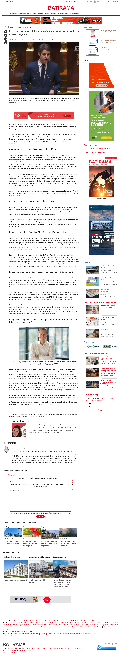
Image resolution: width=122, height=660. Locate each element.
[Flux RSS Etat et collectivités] (30, 27)
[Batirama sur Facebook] (87, 1)
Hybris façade (104, 289)
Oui (90, 403)
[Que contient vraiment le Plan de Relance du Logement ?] (50, 535)
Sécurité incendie (16, 622)
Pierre (50, 625)
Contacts (14, 636)
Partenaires (89, 342)
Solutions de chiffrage (24, 631)
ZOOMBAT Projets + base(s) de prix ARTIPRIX (108, 48)
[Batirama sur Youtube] (94, 1)
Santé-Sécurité (82, 627)
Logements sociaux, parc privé (16, 580)
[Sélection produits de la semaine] (92, 321)
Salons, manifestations (17, 627)
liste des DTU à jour (17, 620)
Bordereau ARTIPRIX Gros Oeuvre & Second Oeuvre (108, 31)
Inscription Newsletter (77, 634)
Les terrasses (104, 329)
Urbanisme (103, 622)
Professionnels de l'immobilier (35, 627)
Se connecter (89, 634)
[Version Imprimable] (5, 42)
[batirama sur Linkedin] (5, 39)
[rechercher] (78, 1)
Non (90, 406)
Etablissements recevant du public (63, 622)
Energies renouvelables (71, 625)
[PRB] (99, 346)
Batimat (90, 627)
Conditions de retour (24, 650)
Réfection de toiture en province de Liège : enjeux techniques (108, 382)
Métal (69, 627)
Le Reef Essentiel (105, 278)
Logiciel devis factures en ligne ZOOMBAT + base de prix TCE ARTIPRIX (108, 40)
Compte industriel (29, 634)
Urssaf (15, 625)
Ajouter (41, 516)
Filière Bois (89, 625)
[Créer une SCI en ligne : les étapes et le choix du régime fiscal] (92, 360)
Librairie (13, 631)
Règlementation (24, 625)
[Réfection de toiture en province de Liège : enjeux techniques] (92, 384)
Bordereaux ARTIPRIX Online (44, 620)
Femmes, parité (58, 625)
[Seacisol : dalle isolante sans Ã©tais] (92, 270)
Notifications (78, 648)
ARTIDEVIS (62, 648)
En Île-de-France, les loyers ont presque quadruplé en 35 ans (12, 541)
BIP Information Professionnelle (35, 648)
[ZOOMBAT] (92, 42)
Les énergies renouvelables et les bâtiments (37, 622)
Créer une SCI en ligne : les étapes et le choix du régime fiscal (108, 358)
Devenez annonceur (62, 634)
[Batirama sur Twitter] (91, 1)
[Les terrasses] (92, 333)
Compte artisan (18, 634)
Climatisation (98, 627)
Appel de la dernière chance (47, 299)
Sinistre (82, 625)
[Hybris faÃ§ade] (92, 293)
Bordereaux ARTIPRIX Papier (63, 620)
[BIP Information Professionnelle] (90, 346)
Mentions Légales (52, 648)
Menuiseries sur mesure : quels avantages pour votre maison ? (108, 370)
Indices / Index (29, 620)
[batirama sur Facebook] (5, 31)
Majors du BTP (113, 622)
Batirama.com (12, 648)
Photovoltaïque (7, 625)
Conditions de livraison (9, 650)
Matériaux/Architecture (82, 622)
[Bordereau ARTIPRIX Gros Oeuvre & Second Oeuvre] (92, 33)
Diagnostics (95, 622)
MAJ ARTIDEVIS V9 (8, 652)
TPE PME (106, 627)
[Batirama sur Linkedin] (98, 1)
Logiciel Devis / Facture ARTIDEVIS (85, 620)
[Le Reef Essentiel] (92, 281)
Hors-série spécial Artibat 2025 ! (101, 149)
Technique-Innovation (52, 627)
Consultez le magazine (108, 152)
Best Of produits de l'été (107, 305)
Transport (63, 627)
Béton (74, 627)
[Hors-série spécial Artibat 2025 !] (101, 178)
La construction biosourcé (38, 625)
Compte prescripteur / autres (45, 634)
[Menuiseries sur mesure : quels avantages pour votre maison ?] (92, 372)
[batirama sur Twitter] (5, 35)
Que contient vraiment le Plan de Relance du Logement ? (49, 543)
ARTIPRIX (70, 648)
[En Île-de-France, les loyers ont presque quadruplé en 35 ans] (13, 532)
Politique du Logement (101, 625)
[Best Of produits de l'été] (92, 309)
